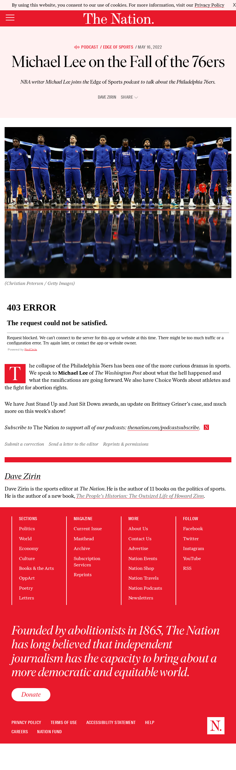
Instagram (193, 548)
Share (127, 97)
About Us (138, 528)
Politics (27, 528)
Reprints (83, 574)
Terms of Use (64, 722)
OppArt (27, 578)
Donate (31, 694)
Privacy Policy (209, 5)
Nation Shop (141, 568)
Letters (26, 598)
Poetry (26, 588)
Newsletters (140, 598)
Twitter (191, 538)
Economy (28, 548)
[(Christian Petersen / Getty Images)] (118, 202)
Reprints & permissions (126, 444)
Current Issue (88, 528)
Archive (82, 548)
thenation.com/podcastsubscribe (163, 427)
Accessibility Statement (111, 722)
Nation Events (142, 558)
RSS (187, 568)
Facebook (193, 528)
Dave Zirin (107, 97)
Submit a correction (24, 444)
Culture (27, 558)
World (25, 538)
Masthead (84, 538)
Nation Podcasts (145, 588)
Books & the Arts (36, 568)
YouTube (192, 558)
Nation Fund (49, 731)
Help (150, 722)
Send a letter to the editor (73, 444)
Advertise (138, 548)
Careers (20, 731)
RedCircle (30, 349)
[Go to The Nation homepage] (118, 18)
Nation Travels (143, 578)
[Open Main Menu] (10, 18)
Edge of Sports (118, 47)
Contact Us (139, 538)
